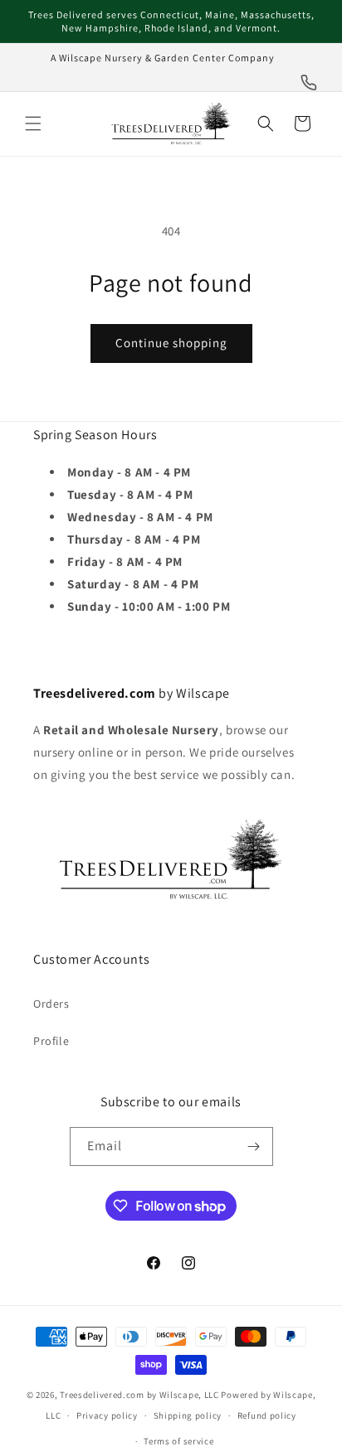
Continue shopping (171, 343)
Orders (51, 1003)
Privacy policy (107, 1415)
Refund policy (266, 1415)
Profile (51, 1040)
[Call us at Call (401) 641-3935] (308, 83)
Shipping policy (188, 1415)
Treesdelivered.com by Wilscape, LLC (139, 1394)
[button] (33, 123)
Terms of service (178, 1441)
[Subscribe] (254, 1146)
